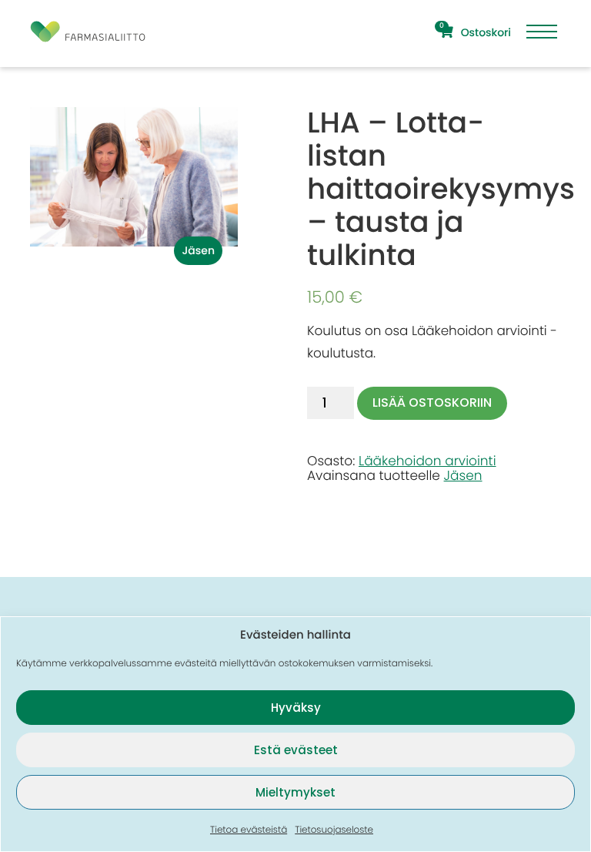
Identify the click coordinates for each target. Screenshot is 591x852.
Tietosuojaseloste (334, 830)
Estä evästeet (296, 750)
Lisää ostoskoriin (432, 402)
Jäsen (463, 475)
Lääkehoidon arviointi (427, 460)
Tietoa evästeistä (248, 830)
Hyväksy (296, 707)
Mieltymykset (295, 792)
